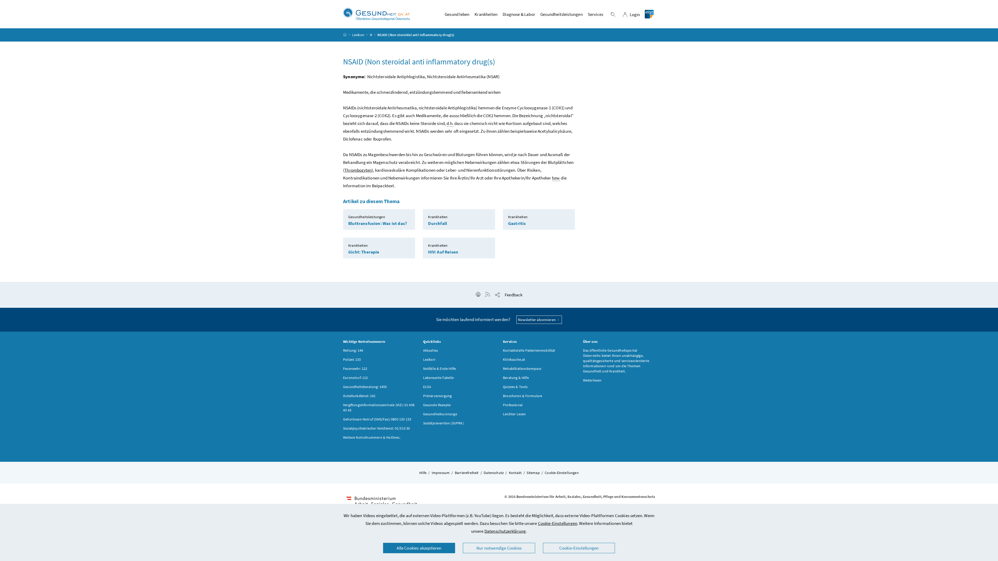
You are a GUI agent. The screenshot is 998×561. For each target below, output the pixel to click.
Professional (513, 405)
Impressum (441, 472)
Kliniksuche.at (514, 359)
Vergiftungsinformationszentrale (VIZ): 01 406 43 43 (379, 407)
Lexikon (358, 34)
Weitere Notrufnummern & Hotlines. (371, 437)
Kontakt (515, 472)
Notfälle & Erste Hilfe (439, 368)
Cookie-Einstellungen (557, 523)
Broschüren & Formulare (522, 395)
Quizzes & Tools (515, 386)
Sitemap (533, 472)
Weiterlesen (592, 380)
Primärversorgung (437, 395)
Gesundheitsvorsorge (440, 414)
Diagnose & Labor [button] (519, 14)
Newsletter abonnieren (537, 319)
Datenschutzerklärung (505, 531)
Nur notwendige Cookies (499, 548)
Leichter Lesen (514, 414)
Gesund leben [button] (457, 14)
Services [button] (595, 14)
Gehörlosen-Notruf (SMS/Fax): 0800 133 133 (377, 419)
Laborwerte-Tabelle (438, 377)
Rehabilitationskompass (522, 368)
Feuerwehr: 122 (355, 368)
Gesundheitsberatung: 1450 (365, 386)
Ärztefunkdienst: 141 (359, 395)
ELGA (427, 386)
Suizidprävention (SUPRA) (443, 423)
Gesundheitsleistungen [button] (561, 14)
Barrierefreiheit (467, 472)
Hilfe (422, 472)
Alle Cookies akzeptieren (419, 548)
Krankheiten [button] (486, 14)
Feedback (513, 294)
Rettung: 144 (353, 350)
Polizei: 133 (352, 359)
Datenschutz (494, 472)
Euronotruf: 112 (355, 377)
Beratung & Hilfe (516, 377)
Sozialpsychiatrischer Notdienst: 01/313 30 (376, 428)
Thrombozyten (358, 170)
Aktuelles (430, 350)
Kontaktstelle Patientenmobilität (529, 350)
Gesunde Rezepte (437, 405)
